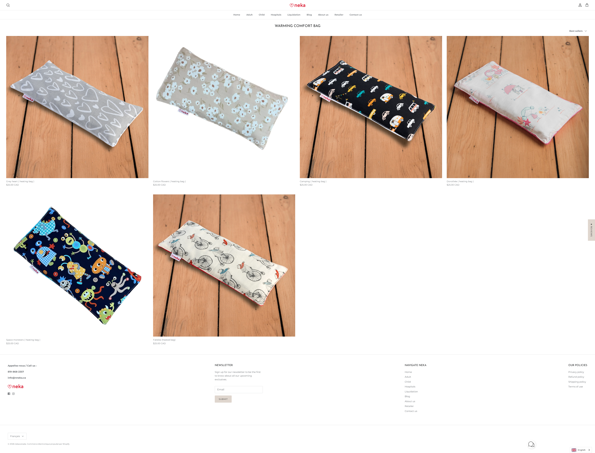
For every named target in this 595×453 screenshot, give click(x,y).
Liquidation (293, 14)
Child (262, 14)
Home (236, 14)
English (582, 450)
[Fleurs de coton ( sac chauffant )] (224, 107)
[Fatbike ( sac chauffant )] (224, 265)
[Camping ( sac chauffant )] (371, 107)
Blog (309, 14)
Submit (223, 399)
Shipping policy (577, 381)
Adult (249, 14)
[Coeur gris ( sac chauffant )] (77, 107)
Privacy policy (576, 372)
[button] (531, 444)
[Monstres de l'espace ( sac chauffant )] (77, 265)
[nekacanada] (297, 5)
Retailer (339, 14)
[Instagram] (13, 394)
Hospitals (276, 14)
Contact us (356, 14)
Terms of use (575, 386)
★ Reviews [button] (591, 230)
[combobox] (581, 450)
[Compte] (579, 5)
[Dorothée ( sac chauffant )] (518, 107)
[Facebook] (9, 394)
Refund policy (576, 376)
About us (323, 14)
